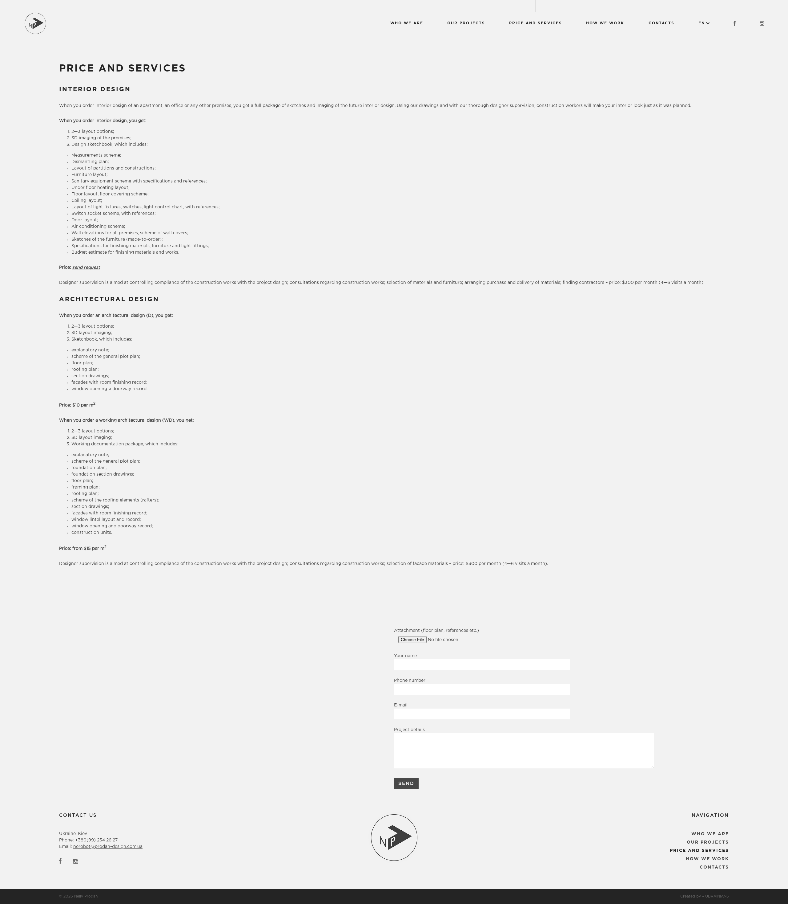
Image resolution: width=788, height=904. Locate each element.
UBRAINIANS (717, 896)
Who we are (406, 23)
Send (406, 783)
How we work (605, 23)
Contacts (661, 23)
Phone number (409, 680)
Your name (405, 656)
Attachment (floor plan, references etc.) (436, 630)
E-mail (401, 705)
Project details (409, 730)
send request (86, 267)
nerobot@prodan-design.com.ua (108, 847)
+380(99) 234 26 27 (96, 840)
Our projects (466, 23)
